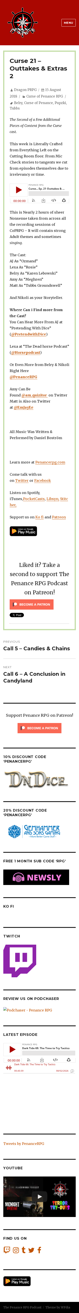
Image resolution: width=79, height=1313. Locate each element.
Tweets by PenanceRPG (23, 1143)
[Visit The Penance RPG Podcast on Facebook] (39, 1251)
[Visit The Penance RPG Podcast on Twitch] (6, 1251)
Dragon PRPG (25, 90)
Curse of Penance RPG (44, 96)
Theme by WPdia (57, 1307)
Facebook (42, 480)
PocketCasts (34, 499)
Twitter (22, 480)
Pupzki (60, 103)
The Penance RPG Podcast (22, 1307)
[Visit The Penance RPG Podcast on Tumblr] (23, 1251)
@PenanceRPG (23, 377)
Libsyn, (53, 499)
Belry (18, 103)
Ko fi (39, 517)
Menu (68, 22)
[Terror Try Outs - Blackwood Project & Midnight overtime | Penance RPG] (39, 1196)
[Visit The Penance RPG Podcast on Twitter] (31, 1251)
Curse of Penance (38, 103)
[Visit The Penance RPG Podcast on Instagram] (16, 1251)
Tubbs (15, 108)
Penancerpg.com (50, 462)
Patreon (59, 517)
